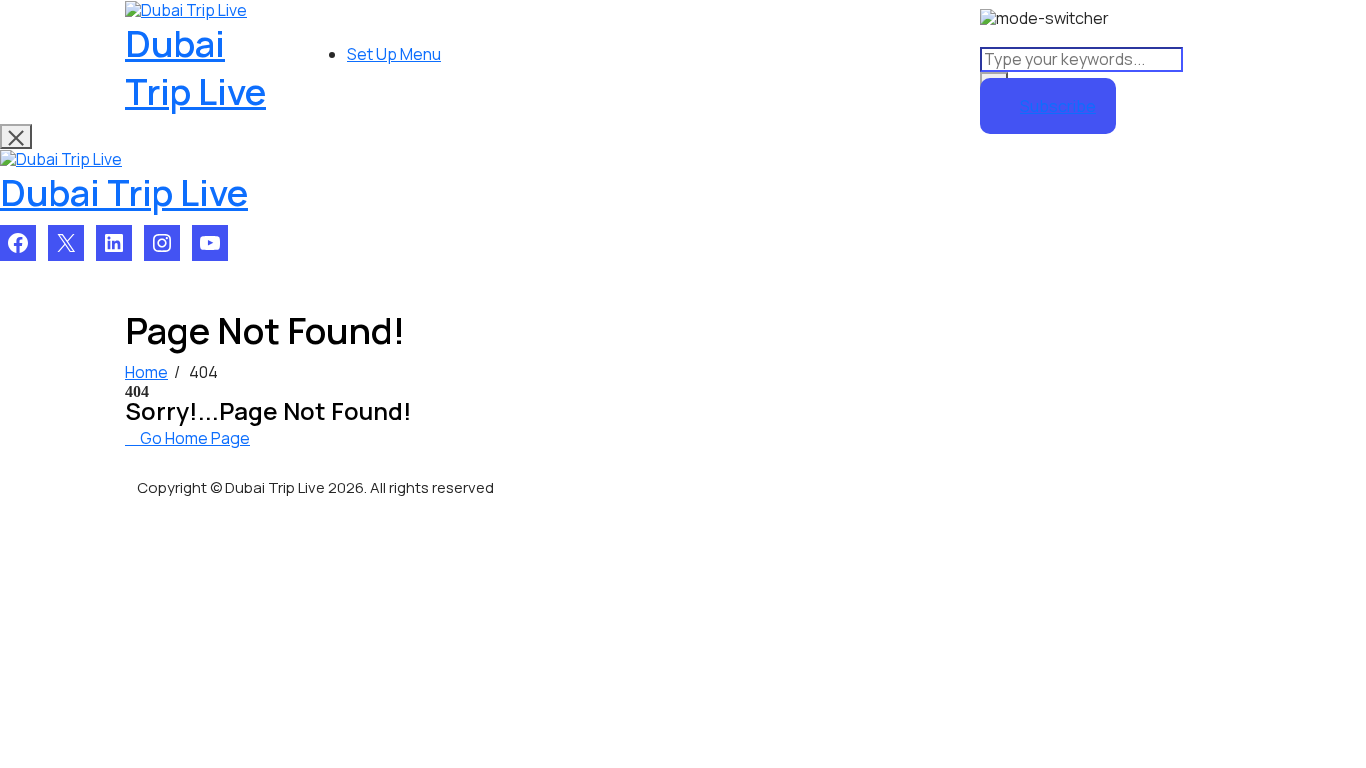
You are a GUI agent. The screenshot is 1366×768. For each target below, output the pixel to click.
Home (146, 372)
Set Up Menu (394, 54)
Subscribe (1058, 106)
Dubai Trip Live (195, 67)
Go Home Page (193, 438)
